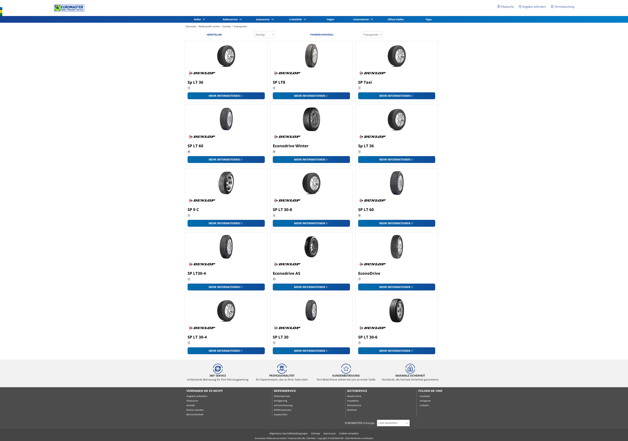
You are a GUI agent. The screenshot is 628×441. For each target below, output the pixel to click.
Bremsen (352, 409)
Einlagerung (280, 400)
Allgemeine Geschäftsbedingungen (288, 433)
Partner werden (195, 409)
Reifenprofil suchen (209, 26)
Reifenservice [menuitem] (231, 19)
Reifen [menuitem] (198, 19)
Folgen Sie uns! (430, 391)
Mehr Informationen (224, 96)
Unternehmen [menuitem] (361, 19)
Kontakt (190, 405)
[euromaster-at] (68, 8)
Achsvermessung (283, 405)
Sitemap (315, 433)
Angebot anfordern (196, 396)
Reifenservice (285, 391)
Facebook (425, 396)
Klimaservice (354, 405)
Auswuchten (281, 414)
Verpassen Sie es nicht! (204, 391)
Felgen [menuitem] (330, 19)
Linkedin (424, 405)
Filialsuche (192, 400)
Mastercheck (354, 396)
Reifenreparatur (283, 409)
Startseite (191, 26)
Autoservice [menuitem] (263, 19)
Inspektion (353, 400)
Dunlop (227, 26)
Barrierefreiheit (194, 414)
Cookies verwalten (349, 433)
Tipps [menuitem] (429, 19)
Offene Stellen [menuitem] (396, 19)
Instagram (425, 400)
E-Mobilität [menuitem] (296, 19)
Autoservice (357, 391)
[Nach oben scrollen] (619, 434)
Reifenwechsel (282, 396)
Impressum (329, 433)
